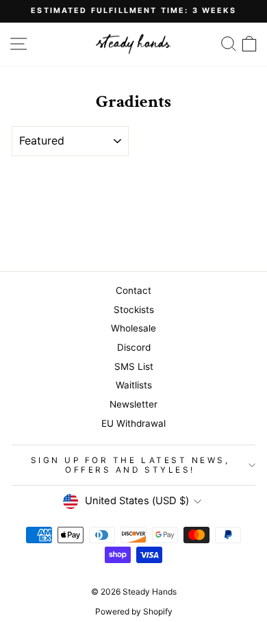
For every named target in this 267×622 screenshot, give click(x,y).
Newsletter (133, 404)
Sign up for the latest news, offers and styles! (130, 465)
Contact (133, 290)
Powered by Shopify (134, 611)
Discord (134, 347)
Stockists (134, 309)
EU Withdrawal (133, 423)
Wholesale (133, 328)
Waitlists (134, 385)
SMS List (133, 366)
